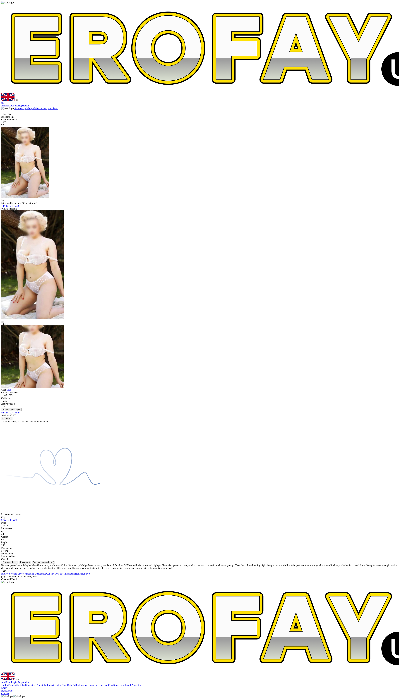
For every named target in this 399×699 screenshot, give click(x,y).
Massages (30, 573)
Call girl (50, 573)
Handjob (85, 573)
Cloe (9, 389)
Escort (21, 573)
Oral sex (59, 573)
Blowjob (5, 573)
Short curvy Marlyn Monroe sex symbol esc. (36, 108)
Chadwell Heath (9, 520)
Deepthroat (40, 573)
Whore (14, 573)
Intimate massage (72, 573)
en (2, 102)
